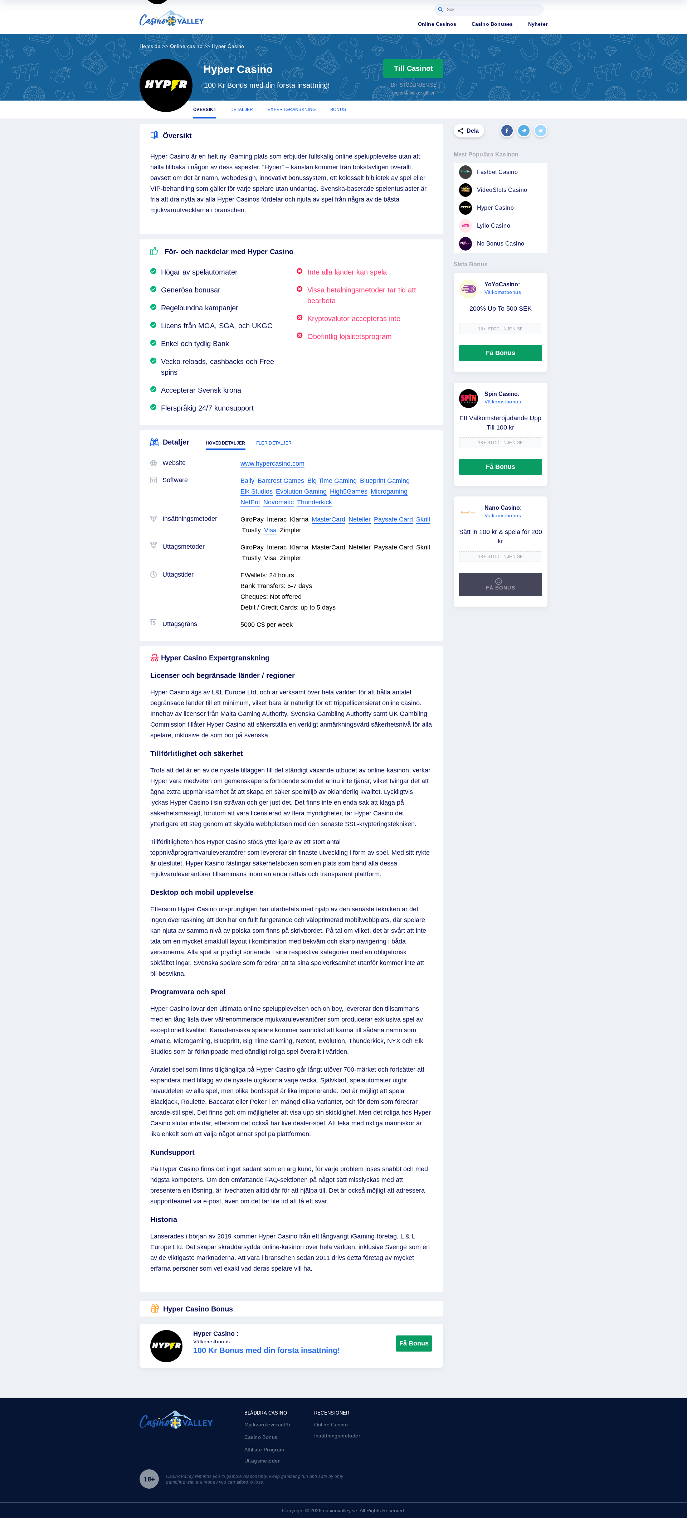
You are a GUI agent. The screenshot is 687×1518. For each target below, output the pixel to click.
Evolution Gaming (301, 491)
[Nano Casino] (468, 512)
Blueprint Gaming (385, 480)
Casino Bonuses (492, 24)
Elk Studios (256, 491)
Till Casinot (413, 68)
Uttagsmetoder (262, 1461)
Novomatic (278, 502)
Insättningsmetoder (337, 1436)
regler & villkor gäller (413, 93)
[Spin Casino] (468, 398)
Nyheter (537, 24)
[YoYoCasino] (468, 289)
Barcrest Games (281, 480)
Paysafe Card (393, 519)
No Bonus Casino (501, 244)
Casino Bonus (261, 1437)
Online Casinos (437, 24)
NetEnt (250, 502)
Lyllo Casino (494, 226)
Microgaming (389, 491)
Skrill (423, 519)
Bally (247, 480)
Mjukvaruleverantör (267, 1424)
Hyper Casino (495, 208)
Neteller (360, 519)
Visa (270, 530)
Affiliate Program (264, 1449)
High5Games (348, 491)
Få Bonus (414, 1343)
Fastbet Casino (497, 172)
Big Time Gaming (332, 480)
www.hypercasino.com (272, 463)
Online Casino (331, 1424)
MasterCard (328, 519)
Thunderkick (314, 502)
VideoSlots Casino (502, 190)
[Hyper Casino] (166, 85)
